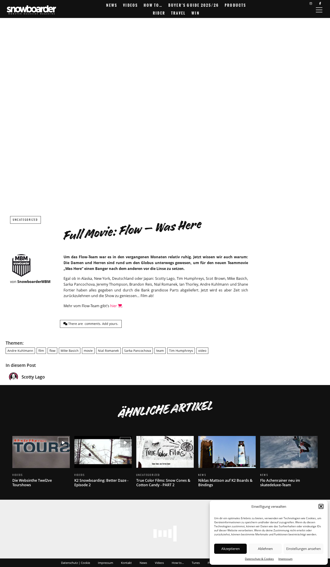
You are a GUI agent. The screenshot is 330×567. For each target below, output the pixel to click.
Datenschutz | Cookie (75, 563)
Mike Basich (70, 350)
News (111, 5)
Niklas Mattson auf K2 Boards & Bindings (227, 464)
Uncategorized (25, 220)
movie (88, 350)
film (41, 350)
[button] (321, 506)
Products (235, 5)
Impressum (285, 559)
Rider (159, 13)
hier (114, 305)
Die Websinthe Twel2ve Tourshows (41, 464)
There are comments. (92, 324)
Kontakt (126, 563)
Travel (178, 13)
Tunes (196, 563)
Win (195, 13)
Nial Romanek (108, 350)
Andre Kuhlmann (20, 350)
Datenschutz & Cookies (259, 559)
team (160, 350)
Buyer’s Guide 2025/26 (193, 5)
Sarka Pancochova (137, 350)
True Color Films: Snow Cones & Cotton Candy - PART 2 (165, 464)
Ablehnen (265, 548)
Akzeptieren (230, 548)
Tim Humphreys (181, 350)
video (202, 350)
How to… (153, 5)
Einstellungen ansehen (303, 548)
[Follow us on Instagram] (311, 3)
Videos (130, 5)
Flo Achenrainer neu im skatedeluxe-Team (289, 464)
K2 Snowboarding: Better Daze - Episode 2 (103, 464)
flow (52, 350)
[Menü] (319, 9)
